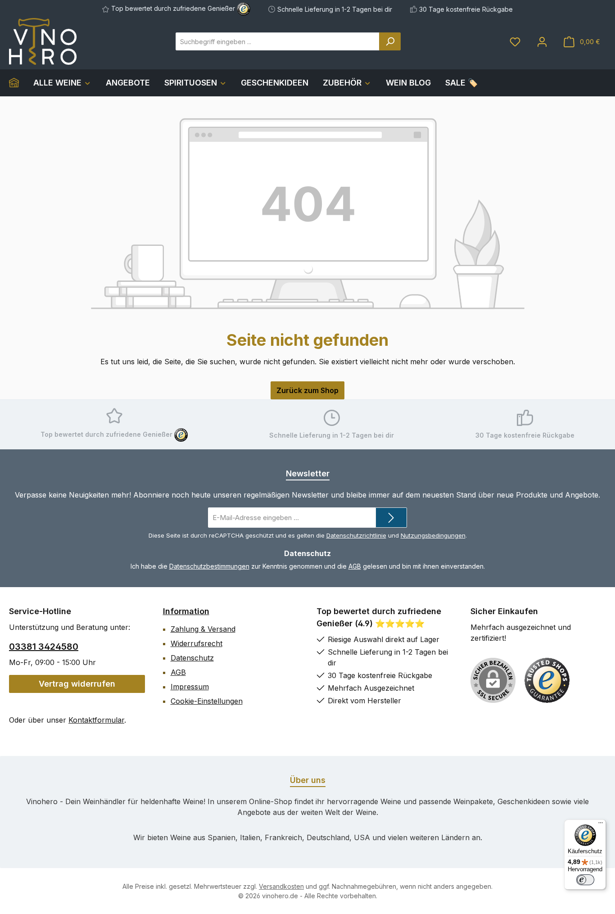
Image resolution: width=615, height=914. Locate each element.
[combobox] (278, 41)
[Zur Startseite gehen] (43, 41)
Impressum (190, 686)
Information (186, 611)
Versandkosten (281, 886)
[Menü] (600, 824)
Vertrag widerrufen (77, 683)
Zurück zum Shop (307, 390)
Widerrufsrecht (196, 643)
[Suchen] (390, 41)
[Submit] (391, 517)
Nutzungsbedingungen (433, 535)
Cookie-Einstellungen (207, 701)
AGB (354, 566)
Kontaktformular (96, 719)
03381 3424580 (43, 646)
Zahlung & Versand (203, 628)
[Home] (17, 82)
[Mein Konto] (542, 41)
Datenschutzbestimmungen (209, 566)
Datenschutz (192, 657)
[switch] (585, 879)
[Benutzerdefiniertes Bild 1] (547, 680)
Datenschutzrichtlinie (356, 535)
